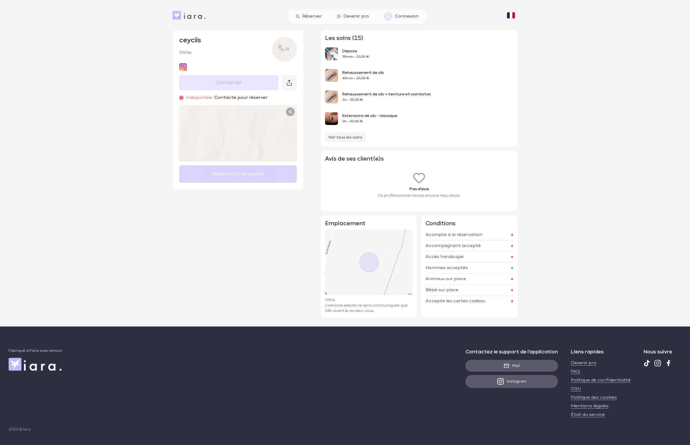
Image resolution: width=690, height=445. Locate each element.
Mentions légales (590, 406)
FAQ (575, 372)
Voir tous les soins (345, 137)
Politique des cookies (594, 397)
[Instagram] (657, 363)
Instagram (516, 381)
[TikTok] (647, 363)
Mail (516, 366)
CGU (576, 389)
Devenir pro (356, 16)
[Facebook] (668, 363)
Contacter (229, 82)
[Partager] (290, 111)
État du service (588, 415)
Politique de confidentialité (601, 380)
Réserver (312, 16)
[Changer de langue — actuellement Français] (511, 16)
